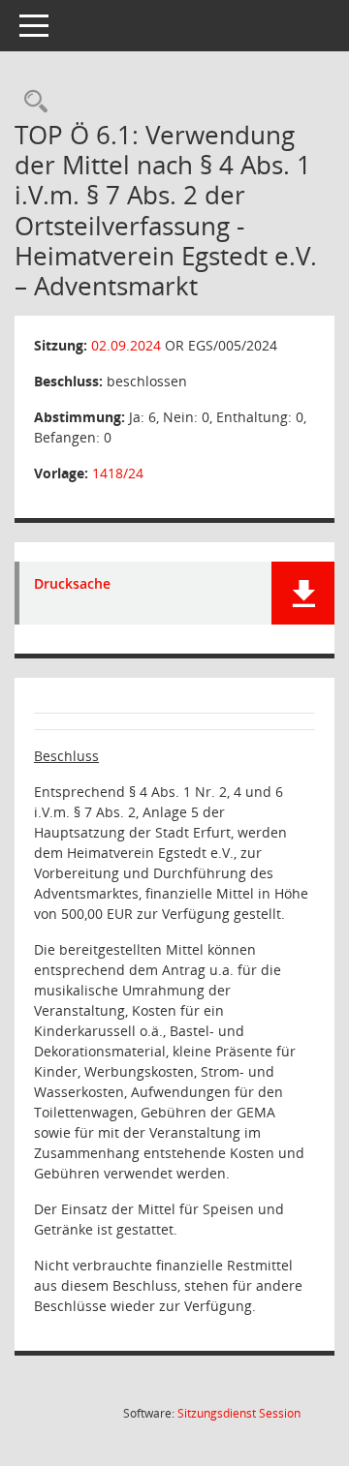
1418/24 (117, 473)
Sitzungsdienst (239, 1413)
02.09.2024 (126, 345)
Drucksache (72, 584)
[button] (302, 593)
